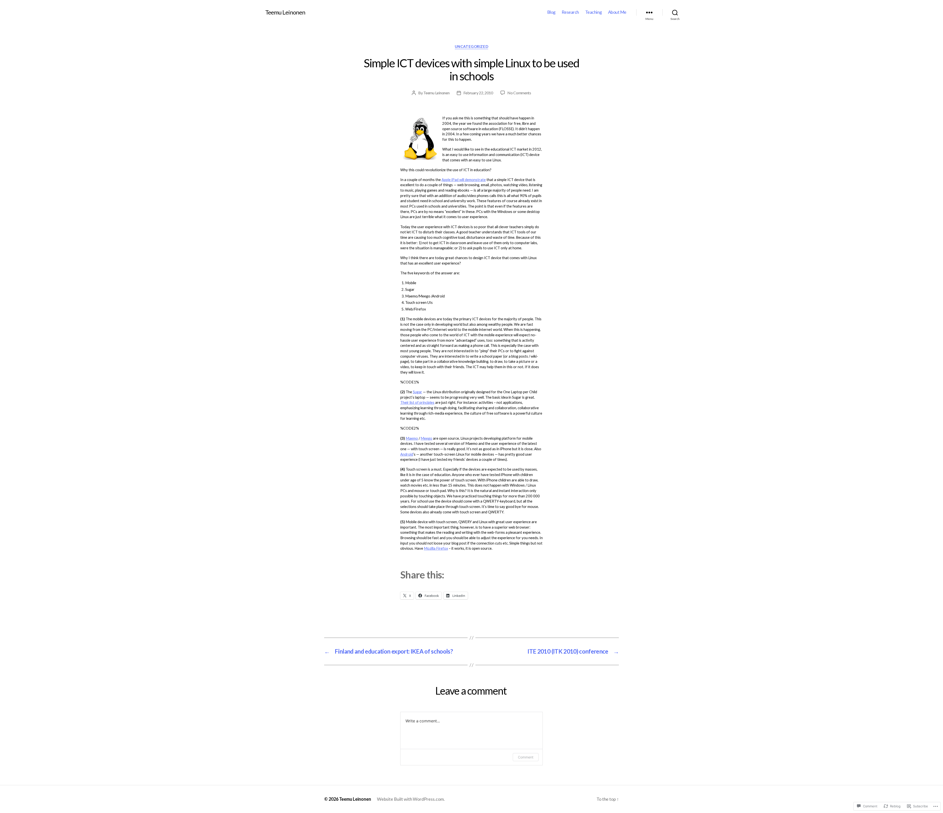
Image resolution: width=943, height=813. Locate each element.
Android (406, 454)
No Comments (519, 92)
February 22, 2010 (478, 92)
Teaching (593, 12)
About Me (617, 12)
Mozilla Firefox (436, 548)
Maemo (412, 438)
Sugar (417, 392)
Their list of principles (417, 402)
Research (570, 12)
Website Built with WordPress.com (410, 799)
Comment (525, 757)
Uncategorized (471, 46)
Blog (551, 12)
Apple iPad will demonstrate (464, 179)
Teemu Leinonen (285, 12)
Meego (426, 438)
